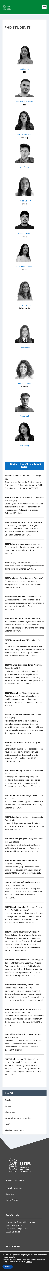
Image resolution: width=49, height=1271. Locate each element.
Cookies (10, 1194)
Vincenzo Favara (24, 233)
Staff (7, 1124)
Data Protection (14, 1188)
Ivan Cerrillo (25, 167)
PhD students (11, 1112)
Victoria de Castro (24, 134)
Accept (7, 1267)
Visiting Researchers (14, 1130)
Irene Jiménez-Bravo (24, 266)
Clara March (24, 347)
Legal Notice (12, 1200)
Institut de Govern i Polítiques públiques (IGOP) (20, 1224)
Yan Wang (24, 445)
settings (29, 1262)
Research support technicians (18, 1118)
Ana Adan (25, 69)
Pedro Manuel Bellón (24, 101)
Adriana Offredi (24, 383)
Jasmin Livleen (25, 305)
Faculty (8, 1100)
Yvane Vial (24, 416)
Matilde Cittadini (24, 200)
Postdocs (9, 1106)
